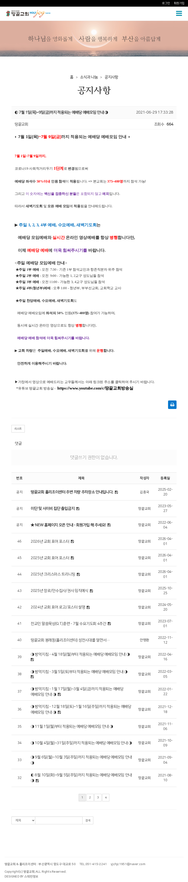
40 (19, 640)
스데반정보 (31, 876)
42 (19, 607)
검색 (87, 820)
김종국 (144, 492)
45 (19, 558)
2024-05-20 (165, 607)
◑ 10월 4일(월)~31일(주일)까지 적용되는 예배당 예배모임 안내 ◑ (81, 743)
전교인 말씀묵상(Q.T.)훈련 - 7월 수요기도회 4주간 (68, 624)
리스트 (18, 428)
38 (19, 674)
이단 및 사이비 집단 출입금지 (53, 508)
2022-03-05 (165, 674)
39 (19, 657)
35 (19, 727)
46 (19, 541)
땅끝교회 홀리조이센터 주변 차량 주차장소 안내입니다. (72, 492)
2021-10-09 (165, 743)
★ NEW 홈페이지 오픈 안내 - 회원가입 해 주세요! (68, 525)
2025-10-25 (165, 590)
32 (19, 778)
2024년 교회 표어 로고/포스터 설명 (58, 607)
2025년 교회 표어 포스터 (50, 558)
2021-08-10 (165, 777)
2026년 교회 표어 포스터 (50, 541)
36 (19, 709)
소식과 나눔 (89, 77)
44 (19, 574)
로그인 (166, 3)
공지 (19, 492)
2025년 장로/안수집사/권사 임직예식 (59, 591)
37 (19, 692)
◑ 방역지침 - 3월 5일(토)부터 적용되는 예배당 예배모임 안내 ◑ (79, 672)
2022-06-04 (165, 525)
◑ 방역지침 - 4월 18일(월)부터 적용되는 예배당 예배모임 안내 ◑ (80, 654)
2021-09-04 (165, 760)
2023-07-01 (165, 623)
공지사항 (111, 77)
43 (19, 591)
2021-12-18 (165, 709)
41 (19, 624)
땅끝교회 (144, 509)
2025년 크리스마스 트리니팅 (53, 574)
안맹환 (144, 640)
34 (19, 743)
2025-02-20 (165, 492)
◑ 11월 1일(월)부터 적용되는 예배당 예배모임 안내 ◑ (72, 726)
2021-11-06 (165, 726)
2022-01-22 (165, 691)
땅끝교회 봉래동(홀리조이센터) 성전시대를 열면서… (70, 640)
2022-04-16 (165, 657)
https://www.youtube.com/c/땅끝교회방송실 (95, 388)
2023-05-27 (165, 508)
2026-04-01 (165, 541)
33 (19, 760)
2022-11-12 (165, 640)
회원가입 (179, 3)
